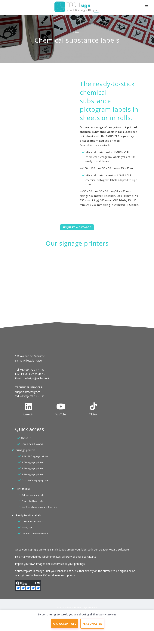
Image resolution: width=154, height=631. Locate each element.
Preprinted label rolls (32, 500)
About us (26, 438)
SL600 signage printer (32, 468)
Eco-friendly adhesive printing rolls (39, 506)
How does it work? (32, 444)
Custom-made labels (32, 521)
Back (77, 32)
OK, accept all (64, 623)
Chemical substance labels (35, 533)
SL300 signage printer (32, 462)
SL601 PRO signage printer (35, 456)
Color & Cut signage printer (35, 480)
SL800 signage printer (32, 474)
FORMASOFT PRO (72, 607)
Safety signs (27, 527)
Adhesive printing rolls (33, 494)
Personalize (92, 623)
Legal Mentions (90, 607)
